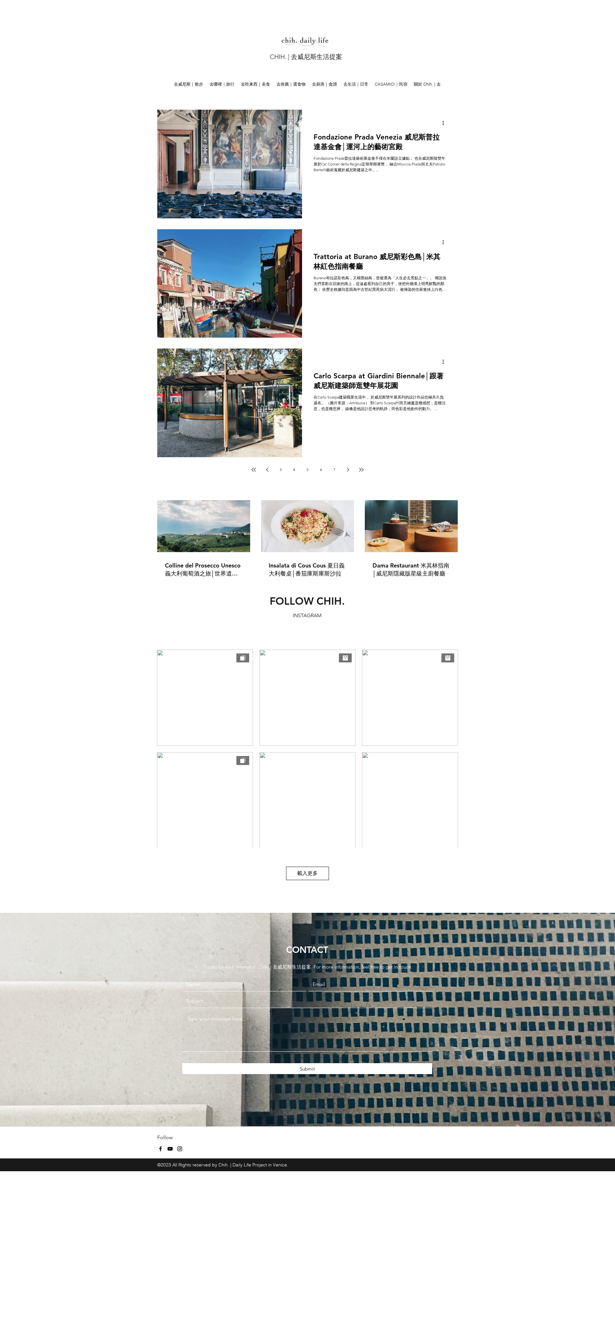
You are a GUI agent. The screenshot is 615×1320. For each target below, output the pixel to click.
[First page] (253, 469)
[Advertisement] (192, 14)
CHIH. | (280, 57)
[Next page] (348, 469)
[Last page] (361, 469)
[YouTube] (170, 1149)
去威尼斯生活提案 (316, 57)
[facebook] (160, 1149)
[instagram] (179, 1149)
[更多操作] (445, 123)
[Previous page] (267, 469)
